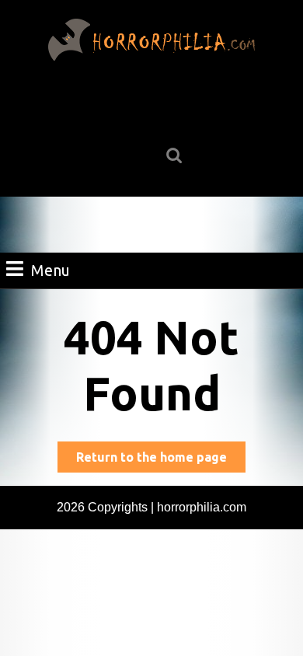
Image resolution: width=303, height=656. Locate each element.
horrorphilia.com (201, 507)
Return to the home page (161, 461)
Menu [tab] (50, 269)
